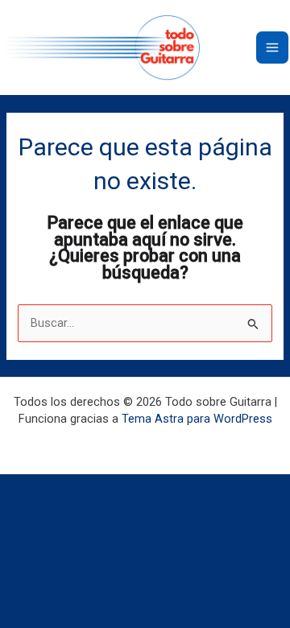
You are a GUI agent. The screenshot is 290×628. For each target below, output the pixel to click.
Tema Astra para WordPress (197, 418)
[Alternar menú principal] (272, 47)
